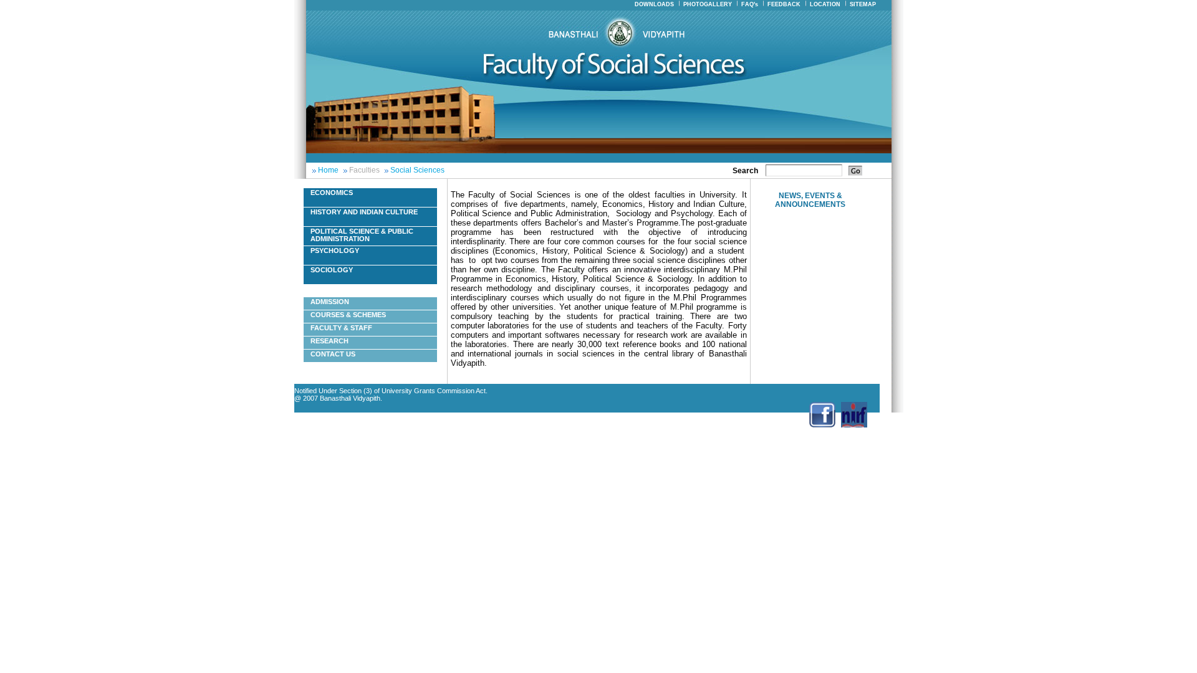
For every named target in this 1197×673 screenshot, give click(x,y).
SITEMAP (863, 4)
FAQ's (749, 4)
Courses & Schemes (348, 314)
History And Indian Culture (364, 212)
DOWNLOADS (654, 4)
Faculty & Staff (341, 328)
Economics (331, 192)
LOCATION (825, 4)
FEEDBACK (783, 4)
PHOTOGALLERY (707, 4)
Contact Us (332, 354)
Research (329, 341)
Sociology (331, 270)
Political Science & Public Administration (361, 234)
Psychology (334, 250)
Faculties (364, 170)
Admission (329, 301)
